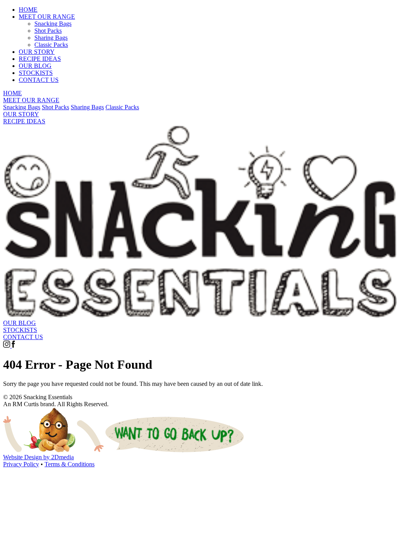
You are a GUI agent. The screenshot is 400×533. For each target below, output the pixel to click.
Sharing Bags (51, 37)
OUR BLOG (35, 65)
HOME (28, 9)
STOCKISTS (36, 72)
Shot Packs (48, 30)
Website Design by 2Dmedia (38, 457)
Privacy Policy (21, 464)
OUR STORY (37, 51)
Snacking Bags (52, 23)
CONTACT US (39, 79)
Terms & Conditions (70, 464)
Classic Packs (51, 44)
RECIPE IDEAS (40, 58)
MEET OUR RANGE (47, 16)
